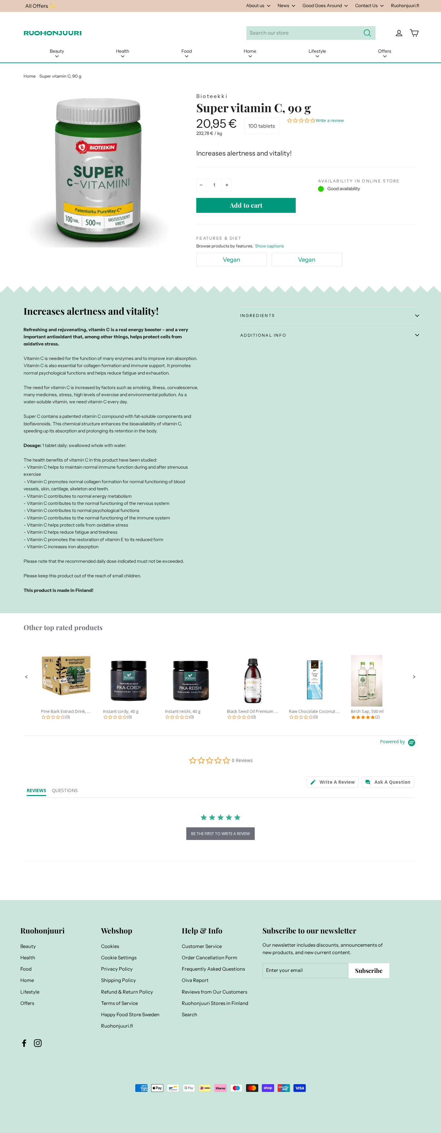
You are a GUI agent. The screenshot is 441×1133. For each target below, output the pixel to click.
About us (255, 5)
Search (189, 1015)
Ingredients (257, 315)
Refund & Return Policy (127, 992)
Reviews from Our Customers (214, 992)
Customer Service (202, 946)
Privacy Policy (117, 969)
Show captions (269, 245)
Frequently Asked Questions (213, 969)
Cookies (110, 946)
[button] (26, 677)
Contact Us (367, 5)
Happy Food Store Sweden (130, 1015)
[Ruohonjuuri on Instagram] (38, 1043)
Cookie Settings (119, 958)
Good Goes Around (323, 5)
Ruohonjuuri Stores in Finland (215, 1003)
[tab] (333, 782)
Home (250, 51)
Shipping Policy (118, 980)
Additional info (263, 335)
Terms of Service (119, 1003)
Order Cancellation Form (209, 958)
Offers (384, 51)
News (284, 5)
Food (186, 51)
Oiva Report (195, 980)
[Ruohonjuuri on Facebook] (24, 1043)
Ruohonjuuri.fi (405, 5)
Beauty (57, 51)
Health (122, 51)
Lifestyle (317, 51)
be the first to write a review (220, 833)
